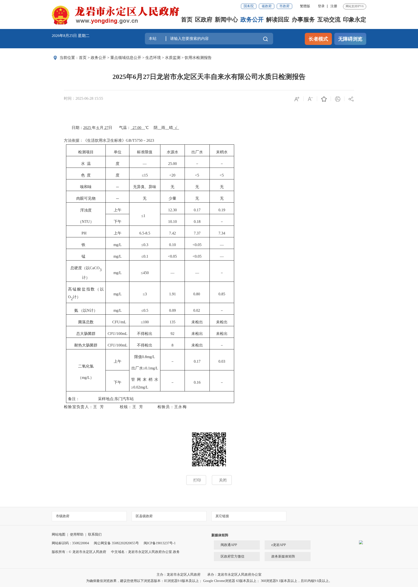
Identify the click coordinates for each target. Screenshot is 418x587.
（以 (99, 289)
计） (86, 278)
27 (106, 128)
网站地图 (58, 534)
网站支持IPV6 (355, 6)
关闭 (223, 480)
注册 (333, 6)
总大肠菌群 (86, 334)
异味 (152, 187)
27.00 (139, 128)
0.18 (197, 221)
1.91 (172, 294)
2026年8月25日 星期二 (71, 36)
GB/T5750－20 (138, 140)
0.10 (172, 245)
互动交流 (329, 19)
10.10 (172, 221)
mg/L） (88, 377)
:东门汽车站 (123, 399)
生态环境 (153, 58)
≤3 (145, 294)
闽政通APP (229, 545)
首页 (187, 19)
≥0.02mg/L (139, 387)
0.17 (197, 210)
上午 (117, 210)
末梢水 (222, 152)
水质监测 (172, 58)
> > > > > (145, 58)
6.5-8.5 (144, 233)
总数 (90, 322)
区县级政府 (144, 516)
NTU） (88, 221)
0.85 (221, 294)
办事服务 (303, 19)
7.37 (197, 233)
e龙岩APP (278, 545)
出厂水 (197, 152)
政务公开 (252, 19)
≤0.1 (144, 256)
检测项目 (86, 152)
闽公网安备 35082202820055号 (116, 543)
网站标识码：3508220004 (70, 543)
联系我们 (95, 534)
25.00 (172, 164)
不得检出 (144, 334)
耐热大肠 (82, 345)
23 (153, 140)
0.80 (196, 294)
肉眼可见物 (86, 198)
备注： (82, 399)
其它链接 (222, 516)
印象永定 (354, 19)
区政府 (203, 19)
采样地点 (105, 399)
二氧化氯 (86, 366)
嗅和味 (86, 187)
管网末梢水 (144, 379)
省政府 (266, 6)
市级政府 (62, 516)
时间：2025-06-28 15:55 (83, 98)
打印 (197, 480)
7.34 (221, 233)
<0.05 (197, 245)
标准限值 (144, 152)
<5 (197, 175)
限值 (138, 357)
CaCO (95, 268)
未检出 (197, 322)
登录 (321, 6)
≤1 (143, 216)
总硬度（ (78, 268)
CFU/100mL (117, 334)
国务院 (249, 6)
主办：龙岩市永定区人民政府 (179, 574)
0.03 (221, 361)
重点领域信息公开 (125, 58)
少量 (172, 198)
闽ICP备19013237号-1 (160, 543)
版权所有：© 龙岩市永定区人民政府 (79, 552)
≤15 (145, 175)
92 (172, 334)
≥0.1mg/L (150, 368)
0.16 (197, 382)
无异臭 (139, 187)
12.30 (172, 210)
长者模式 (318, 39)
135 (172, 322)
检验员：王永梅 (172, 407)
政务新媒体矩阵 (283, 556)
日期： (77, 128)
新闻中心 (226, 19)
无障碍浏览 (350, 39)
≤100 (145, 322)
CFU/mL (119, 322)
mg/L (117, 245)
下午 (117, 221)
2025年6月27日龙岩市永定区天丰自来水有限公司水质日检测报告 (209, 76)
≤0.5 (144, 310)
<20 (172, 175)
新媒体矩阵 (219, 535)
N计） (92, 310)
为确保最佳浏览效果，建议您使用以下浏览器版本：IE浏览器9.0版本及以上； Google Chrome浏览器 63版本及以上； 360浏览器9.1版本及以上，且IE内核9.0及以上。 (209, 581)
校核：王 (128, 407)
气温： (125, 128)
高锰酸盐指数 (81, 289)
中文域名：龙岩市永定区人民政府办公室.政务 (145, 552)
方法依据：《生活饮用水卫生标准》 (95, 140)
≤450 (145, 273)
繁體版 (305, 6)
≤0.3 (144, 245)
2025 (87, 128)
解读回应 (277, 19)
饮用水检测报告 (198, 58)
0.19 (221, 210)
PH (84, 233)
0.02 (196, 310)
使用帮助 (76, 534)
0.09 (172, 310)
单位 (117, 152)
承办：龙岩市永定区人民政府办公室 (234, 574)
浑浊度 (86, 210)
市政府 (284, 6)
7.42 (172, 233)
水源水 (172, 152)
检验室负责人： (78, 407)
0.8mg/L (148, 357)
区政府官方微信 (232, 556)
